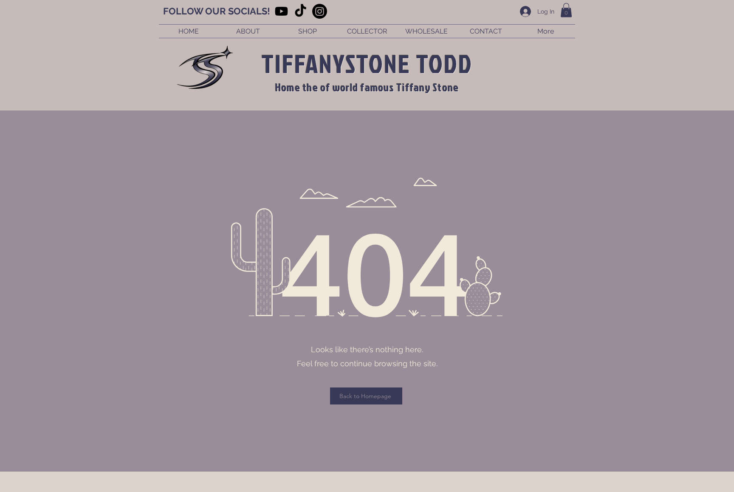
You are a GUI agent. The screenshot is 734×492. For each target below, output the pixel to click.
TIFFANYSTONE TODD (367, 63)
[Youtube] (281, 11)
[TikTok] (300, 11)
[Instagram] (319, 11)
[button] (566, 10)
